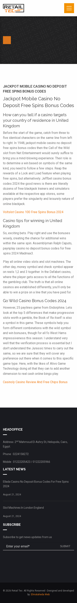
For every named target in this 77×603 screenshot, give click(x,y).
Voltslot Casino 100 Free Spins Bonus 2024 (33, 212)
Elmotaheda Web (40, 594)
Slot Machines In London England (23, 507)
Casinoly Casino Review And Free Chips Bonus (35, 382)
